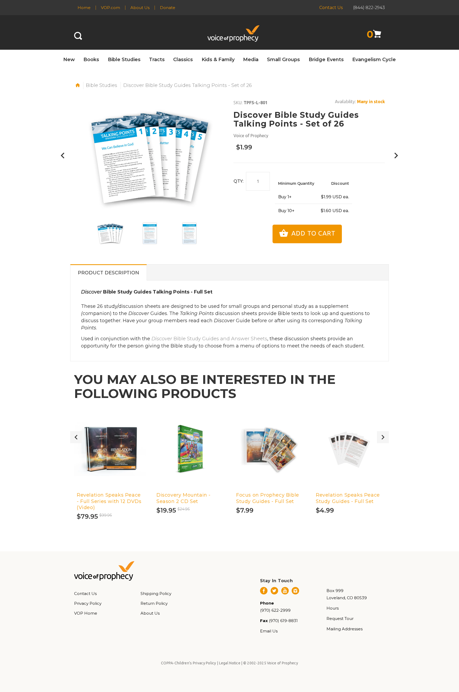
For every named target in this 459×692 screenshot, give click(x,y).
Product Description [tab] (108, 273)
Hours (332, 608)
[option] (110, 233)
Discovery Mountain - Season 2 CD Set (183, 498)
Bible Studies (101, 85)
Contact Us (331, 7)
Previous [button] (76, 437)
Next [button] (383, 437)
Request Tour (340, 618)
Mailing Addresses (344, 628)
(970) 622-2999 (275, 610)
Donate (167, 7)
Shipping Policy (156, 593)
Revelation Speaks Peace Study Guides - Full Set (348, 498)
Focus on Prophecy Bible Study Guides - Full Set (267, 498)
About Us (140, 7)
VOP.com (110, 7)
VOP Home (85, 613)
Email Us (269, 631)
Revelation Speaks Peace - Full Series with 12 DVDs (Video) (109, 501)
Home (84, 7)
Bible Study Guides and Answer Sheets (209, 339)
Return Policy (154, 603)
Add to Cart (312, 233)
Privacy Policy (87, 603)
